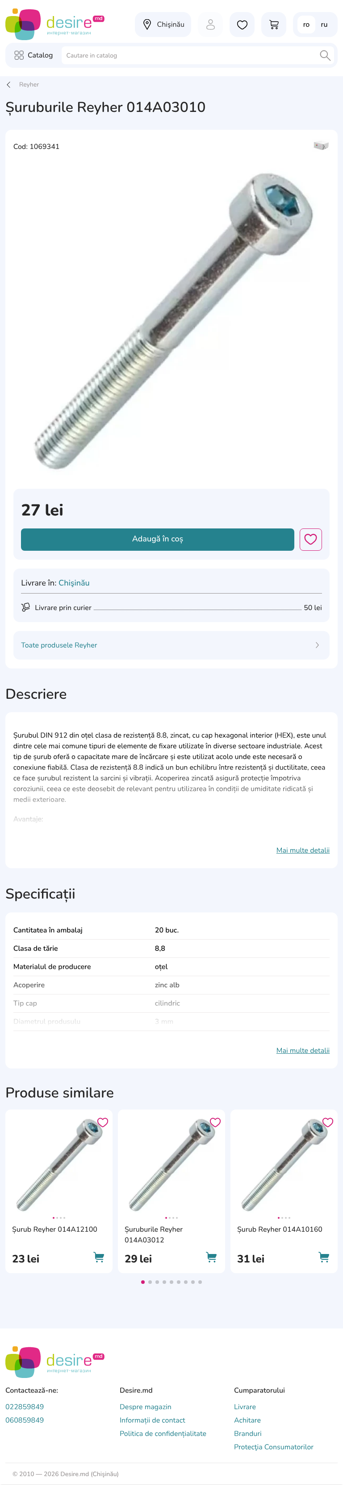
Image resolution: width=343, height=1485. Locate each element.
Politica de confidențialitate (163, 1434)
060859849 (24, 1420)
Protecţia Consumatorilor (274, 1447)
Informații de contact (152, 1420)
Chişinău (74, 583)
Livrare (245, 1407)
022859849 (24, 1407)
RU (324, 24)
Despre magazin (146, 1407)
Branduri (248, 1434)
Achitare (247, 1420)
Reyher (29, 84)
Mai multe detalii (303, 850)
